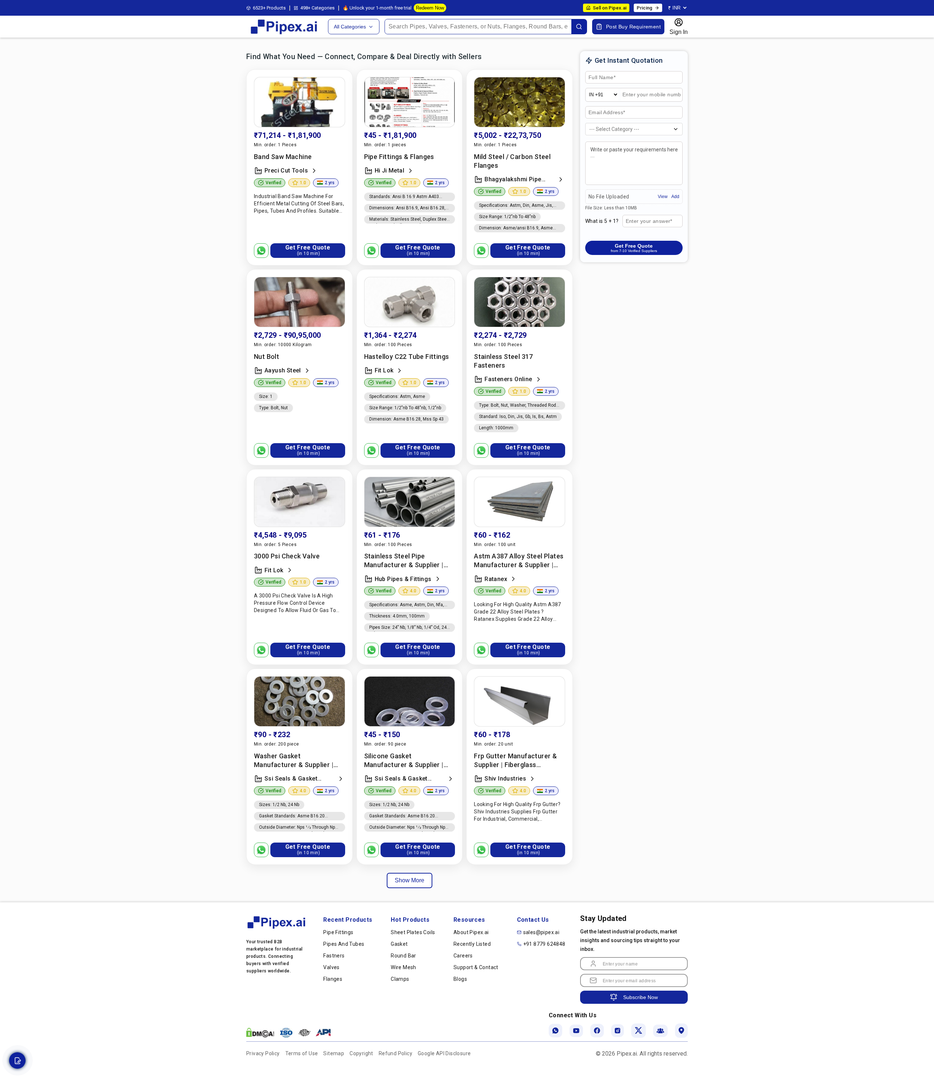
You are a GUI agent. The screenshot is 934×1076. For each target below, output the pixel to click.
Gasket (399, 944)
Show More (409, 880)
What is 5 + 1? (602, 221)
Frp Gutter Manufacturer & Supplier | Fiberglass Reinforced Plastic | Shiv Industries (515, 760)
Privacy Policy (263, 1053)
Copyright (361, 1053)
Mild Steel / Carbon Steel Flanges (512, 161)
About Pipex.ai (471, 932)
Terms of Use (301, 1053)
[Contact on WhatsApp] (261, 250)
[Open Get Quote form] (17, 1060)
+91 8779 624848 (544, 944)
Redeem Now (430, 8)
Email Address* (607, 113)
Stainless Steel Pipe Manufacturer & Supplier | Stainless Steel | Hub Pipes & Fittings (408, 560)
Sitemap (333, 1053)
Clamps (400, 979)
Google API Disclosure (444, 1053)
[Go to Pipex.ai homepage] (284, 33)
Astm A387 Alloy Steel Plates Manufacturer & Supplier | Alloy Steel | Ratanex (518, 560)
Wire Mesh (403, 967)
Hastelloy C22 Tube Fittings (406, 356)
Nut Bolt (266, 356)
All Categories (350, 27)
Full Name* (601, 78)
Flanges (332, 979)
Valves (331, 967)
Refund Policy (395, 1053)
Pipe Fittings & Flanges (399, 156)
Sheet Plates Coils (413, 932)
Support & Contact (476, 967)
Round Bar (403, 956)
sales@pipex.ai (541, 932)
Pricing (644, 8)
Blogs (460, 979)
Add (675, 196)
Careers (463, 956)
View (663, 196)
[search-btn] (579, 26)
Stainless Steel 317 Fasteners (503, 361)
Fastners (333, 956)
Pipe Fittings (338, 932)
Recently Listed (472, 944)
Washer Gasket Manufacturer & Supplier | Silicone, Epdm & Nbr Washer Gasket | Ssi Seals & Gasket (298, 760)
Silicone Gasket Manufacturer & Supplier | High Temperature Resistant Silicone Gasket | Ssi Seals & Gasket (407, 760)
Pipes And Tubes (343, 944)
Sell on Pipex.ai (609, 8)
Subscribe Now (640, 997)
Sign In (678, 32)
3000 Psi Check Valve (287, 556)
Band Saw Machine (283, 156)
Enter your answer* (648, 221)
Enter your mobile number (644, 98)
